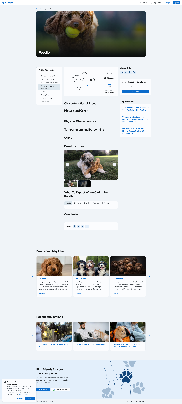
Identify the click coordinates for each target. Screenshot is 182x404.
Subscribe (135, 91)
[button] (49, 76)
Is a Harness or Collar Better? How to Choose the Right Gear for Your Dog (134, 131)
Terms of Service (139, 401)
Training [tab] (96, 203)
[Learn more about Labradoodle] (128, 266)
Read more (42, 293)
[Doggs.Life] (8, 3)
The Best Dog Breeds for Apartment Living (53, 345)
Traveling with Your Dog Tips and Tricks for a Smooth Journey (89, 345)
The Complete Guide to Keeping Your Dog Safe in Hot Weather (135, 109)
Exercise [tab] (87, 203)
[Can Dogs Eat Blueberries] (128, 334)
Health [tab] (68, 203)
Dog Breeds (40, 9)
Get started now (43, 389)
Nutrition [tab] (105, 203)
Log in (168, 3)
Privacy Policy (128, 401)
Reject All (20, 398)
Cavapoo (42, 279)
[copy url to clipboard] (87, 226)
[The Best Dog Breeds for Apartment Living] (54, 333)
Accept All (30, 398)
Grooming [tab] (77, 203)
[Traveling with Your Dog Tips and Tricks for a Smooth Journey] (91, 333)
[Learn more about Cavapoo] (54, 273)
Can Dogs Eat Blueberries (123, 344)
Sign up (176, 3)
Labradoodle (118, 279)
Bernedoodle (81, 279)
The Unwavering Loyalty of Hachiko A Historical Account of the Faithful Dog (135, 119)
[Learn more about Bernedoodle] (91, 269)
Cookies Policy (23, 394)
